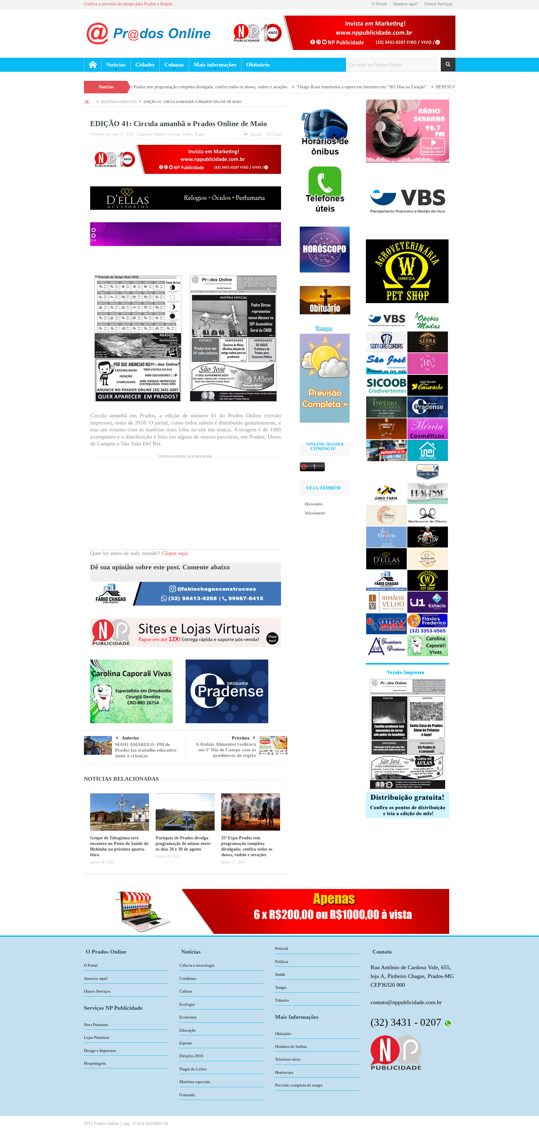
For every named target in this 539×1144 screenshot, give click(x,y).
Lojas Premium (96, 1037)
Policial (281, 948)
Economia (188, 1017)
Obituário (258, 64)
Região (200, 134)
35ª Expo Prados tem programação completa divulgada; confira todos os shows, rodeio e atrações (140, 87)
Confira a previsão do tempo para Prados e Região (128, 4)
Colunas (174, 64)
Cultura (185, 991)
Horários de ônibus (291, 1046)
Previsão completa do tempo (299, 1085)
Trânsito (282, 1000)
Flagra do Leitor (192, 1069)
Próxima (241, 737)
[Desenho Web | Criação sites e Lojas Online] (396, 1052)
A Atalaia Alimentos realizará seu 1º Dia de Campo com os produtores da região (226, 750)
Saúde (280, 974)
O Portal (379, 4)
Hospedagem (95, 1063)
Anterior (130, 737)
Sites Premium (96, 1024)
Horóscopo (284, 1072)
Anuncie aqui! (405, 4)
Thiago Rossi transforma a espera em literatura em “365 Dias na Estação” (301, 87)
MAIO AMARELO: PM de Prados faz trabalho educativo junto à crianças (146, 750)
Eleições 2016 (191, 1055)
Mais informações (215, 64)
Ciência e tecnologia (196, 965)
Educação (187, 1030)
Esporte (185, 1043)
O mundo (187, 1094)
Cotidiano (188, 978)
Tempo (281, 987)
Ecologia (187, 1004)
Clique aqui (175, 553)
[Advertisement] (185, 505)
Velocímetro (315, 513)
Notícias (116, 64)
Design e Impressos (100, 1050)
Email (277, 134)
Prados (187, 134)
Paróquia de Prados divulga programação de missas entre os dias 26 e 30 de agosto (183, 844)
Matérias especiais (167, 134)
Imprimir (255, 134)
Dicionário (314, 504)
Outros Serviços (438, 4)
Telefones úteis (287, 1059)
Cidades (145, 64)
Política (281, 961)
